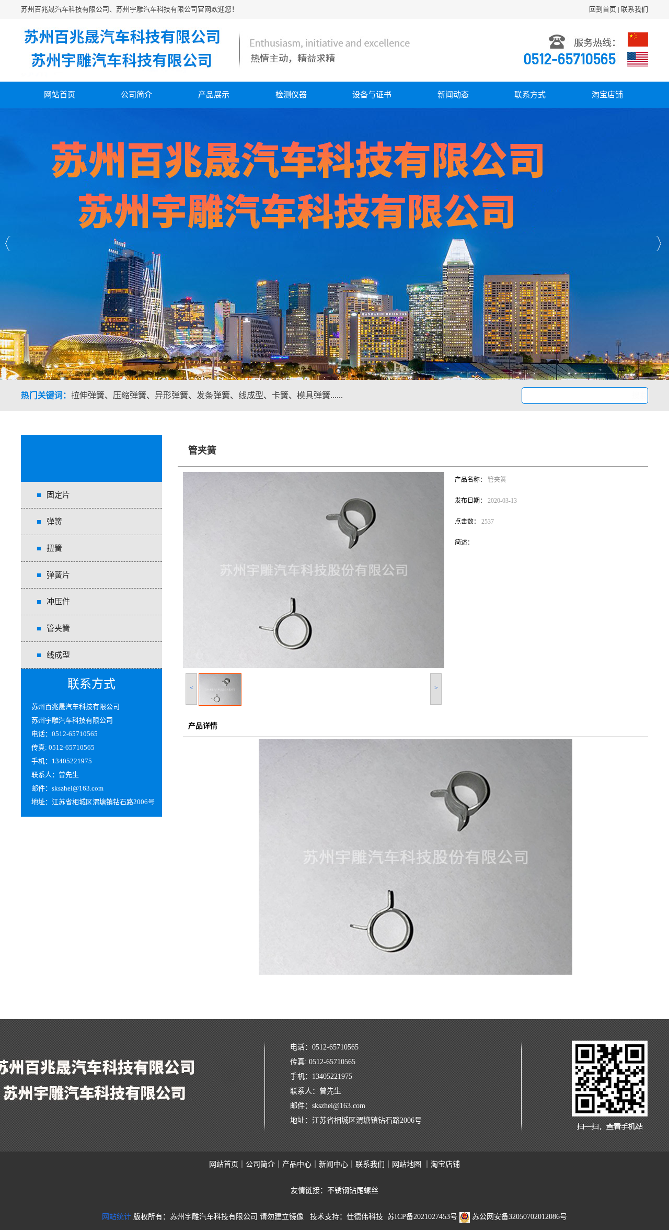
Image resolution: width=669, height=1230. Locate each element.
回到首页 (602, 9)
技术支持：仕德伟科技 (346, 1217)
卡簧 (280, 395)
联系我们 (634, 9)
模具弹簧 (313, 395)
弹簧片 (58, 575)
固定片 (58, 495)
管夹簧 (58, 628)
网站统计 (116, 1217)
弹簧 (54, 521)
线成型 (250, 395)
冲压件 (58, 601)
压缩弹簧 (129, 395)
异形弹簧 (171, 395)
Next (658, 243)
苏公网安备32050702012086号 (518, 1217)
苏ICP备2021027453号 (422, 1217)
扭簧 (54, 548)
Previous (8, 243)
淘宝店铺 (607, 95)
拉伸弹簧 (88, 395)
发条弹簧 (213, 395)
